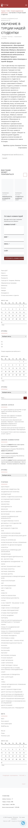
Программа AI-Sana (7, 638)
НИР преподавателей (8, 585)
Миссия (3, 730)
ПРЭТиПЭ (4, 645)
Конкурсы (4, 547)
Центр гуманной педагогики (11, 689)
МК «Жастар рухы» (7, 559)
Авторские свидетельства (10, 489)
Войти (2, 718)
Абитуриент (5, 487)
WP (9, 821)
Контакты (3, 288)
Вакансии (4, 509)
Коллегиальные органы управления (13, 542)
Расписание (5, 650)
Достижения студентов (9, 528)
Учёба (8, 11)
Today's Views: (6, 801)
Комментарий (10, 224)
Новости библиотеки (8, 595)
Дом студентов (6, 525)
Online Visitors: (7, 799)
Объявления (4, 275)
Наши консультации (8, 580)
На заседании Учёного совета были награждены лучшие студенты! (13, 432)
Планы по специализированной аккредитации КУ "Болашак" (12, 632)
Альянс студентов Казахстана (11, 496)
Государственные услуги (10, 521)
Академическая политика (10, 491)
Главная (3, 11)
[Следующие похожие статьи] (25, 175)
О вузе (3, 600)
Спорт (3, 672)
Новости (3, 273)
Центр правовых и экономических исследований (13, 702)
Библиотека (4, 285)
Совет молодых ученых (9, 665)
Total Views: (6, 804)
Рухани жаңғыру (7, 658)
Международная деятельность (12, 556)
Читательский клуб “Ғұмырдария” (12, 708)
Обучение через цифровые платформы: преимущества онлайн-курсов (11, 416)
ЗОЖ (2, 530)
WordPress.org (5, 726)
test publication (9, 451)
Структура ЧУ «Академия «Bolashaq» (10, 280)
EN (2, 346)
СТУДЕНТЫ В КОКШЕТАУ (19, 197)
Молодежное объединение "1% (12, 561)
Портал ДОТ (4, 270)
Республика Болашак (8, 655)
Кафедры (3, 290)
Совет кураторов (7, 663)
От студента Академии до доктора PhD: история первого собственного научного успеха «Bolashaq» (13, 411)
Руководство (4, 278)
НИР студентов (6, 588)
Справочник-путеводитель (10, 674)
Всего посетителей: (8, 807)
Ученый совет (6, 687)
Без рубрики (5, 501)
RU (2, 344)
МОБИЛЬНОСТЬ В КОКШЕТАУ (7, 197)
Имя (6, 237)
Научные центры (7, 574)
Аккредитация (6, 494)
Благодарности (5, 293)
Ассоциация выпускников (10, 499)
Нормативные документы (10, 598)
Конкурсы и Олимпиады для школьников (11, 550)
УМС (2, 679)
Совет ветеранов (7, 660)
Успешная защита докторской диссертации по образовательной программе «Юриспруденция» (13, 428)
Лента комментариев (6, 723)
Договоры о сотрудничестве (11, 523)
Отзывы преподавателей (10, 610)
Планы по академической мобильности (10, 628)
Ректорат (4, 653)
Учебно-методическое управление (13, 684)
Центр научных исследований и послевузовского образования (12, 695)
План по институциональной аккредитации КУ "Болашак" (11, 621)
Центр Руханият (6, 705)
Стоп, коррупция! (7, 677)
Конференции (6, 554)
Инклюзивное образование (10, 533)
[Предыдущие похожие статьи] (21, 175)
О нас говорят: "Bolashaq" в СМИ (12, 603)
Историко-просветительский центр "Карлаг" (13, 536)
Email (7, 244)
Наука (3, 564)
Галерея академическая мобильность (11, 351)
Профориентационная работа (11, 643)
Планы (3, 624)
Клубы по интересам (8, 540)
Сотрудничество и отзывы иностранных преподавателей (12, 668)
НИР (2, 583)
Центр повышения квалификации (12, 698)
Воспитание (5, 514)
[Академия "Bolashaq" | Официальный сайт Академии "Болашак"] (4, 5)
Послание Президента (9, 635)
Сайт (6, 250)
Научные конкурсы (7, 569)
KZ (2, 341)
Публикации (5, 648)
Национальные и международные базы (13, 577)
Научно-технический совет (11, 566)
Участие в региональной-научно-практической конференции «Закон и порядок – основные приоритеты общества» (13, 461)
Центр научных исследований (11, 692)
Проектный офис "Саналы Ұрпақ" (12, 640)
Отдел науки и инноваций (10, 608)
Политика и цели (5, 735)
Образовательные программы (9, 283)
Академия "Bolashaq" (7, 36)
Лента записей (5, 721)
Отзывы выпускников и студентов (10, 295)
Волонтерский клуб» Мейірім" (11, 511)
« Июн (2, 325)
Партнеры (4, 618)
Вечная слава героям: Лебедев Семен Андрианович (12, 445)
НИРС (3, 590)
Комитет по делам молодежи (11, 545)
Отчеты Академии (7, 615)
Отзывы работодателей (9, 613)
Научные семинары (8, 571)
